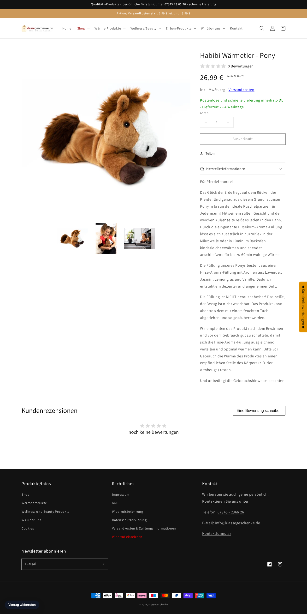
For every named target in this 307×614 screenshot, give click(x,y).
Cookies (28, 528)
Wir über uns (31, 520)
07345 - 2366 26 (231, 512)
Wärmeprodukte (34, 503)
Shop (26, 494)
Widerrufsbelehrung (127, 511)
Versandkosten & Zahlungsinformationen (144, 528)
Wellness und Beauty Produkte (46, 511)
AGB (115, 503)
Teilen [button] (210, 153)
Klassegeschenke (158, 604)
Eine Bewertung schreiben (259, 411)
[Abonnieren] (102, 564)
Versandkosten (241, 89)
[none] (72, 238)
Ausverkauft (243, 138)
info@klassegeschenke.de (237, 522)
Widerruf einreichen (127, 537)
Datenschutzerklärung (129, 520)
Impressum (121, 494)
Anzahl (204, 113)
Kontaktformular (216, 533)
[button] (262, 28)
